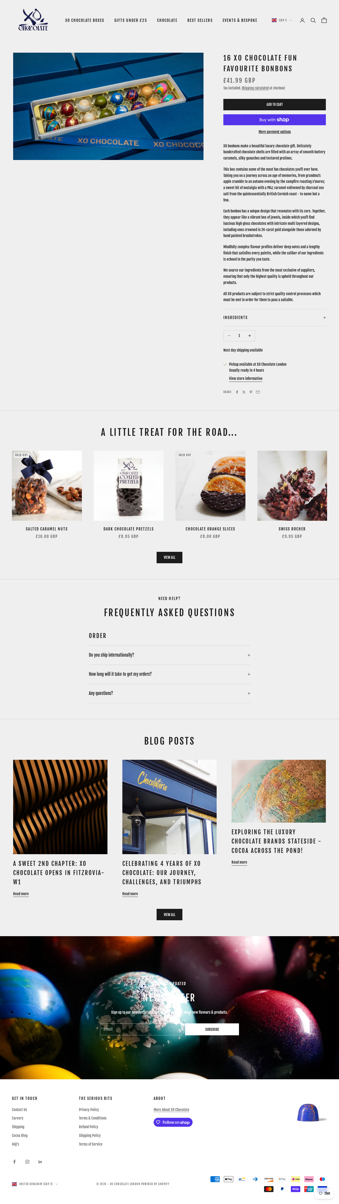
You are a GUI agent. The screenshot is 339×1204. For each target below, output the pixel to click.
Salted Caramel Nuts (47, 528)
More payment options (275, 131)
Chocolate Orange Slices (210, 528)
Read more (21, 893)
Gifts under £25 (130, 20)
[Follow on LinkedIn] (40, 1161)
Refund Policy (88, 1126)
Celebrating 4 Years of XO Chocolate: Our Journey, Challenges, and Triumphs (162, 873)
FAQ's (15, 1144)
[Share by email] (258, 392)
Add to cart (275, 104)
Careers (17, 1118)
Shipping (18, 1126)
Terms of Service (90, 1144)
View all (169, 557)
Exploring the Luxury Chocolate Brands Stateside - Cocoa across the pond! (277, 841)
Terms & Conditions (92, 1118)
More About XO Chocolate (171, 1109)
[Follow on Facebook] (14, 1161)
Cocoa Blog (20, 1135)
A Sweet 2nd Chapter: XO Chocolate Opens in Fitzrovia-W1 (59, 873)
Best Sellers (199, 20)
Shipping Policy (90, 1135)
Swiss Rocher (292, 528)
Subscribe (212, 1029)
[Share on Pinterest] (251, 392)
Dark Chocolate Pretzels (128, 528)
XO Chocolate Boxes (84, 20)
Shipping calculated (255, 88)
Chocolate (167, 20)
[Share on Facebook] (237, 392)
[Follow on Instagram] (27, 1161)
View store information (245, 378)
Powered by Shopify (155, 1184)
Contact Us (19, 1109)
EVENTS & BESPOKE (240, 20)
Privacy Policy (89, 1109)
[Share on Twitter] (244, 392)
